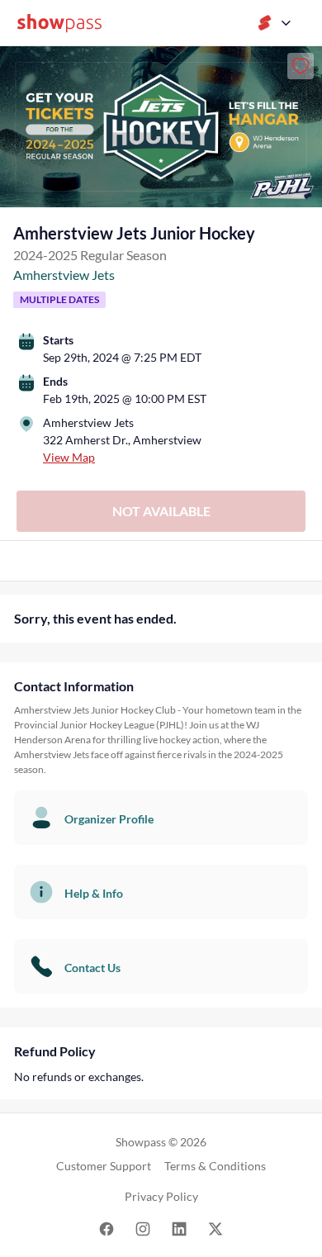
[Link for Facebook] (106, 1227)
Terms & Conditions (215, 1166)
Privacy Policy (161, 1196)
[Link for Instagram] (143, 1227)
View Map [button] (69, 457)
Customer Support (103, 1166)
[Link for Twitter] (215, 1227)
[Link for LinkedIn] (179, 1227)
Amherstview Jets (64, 274)
